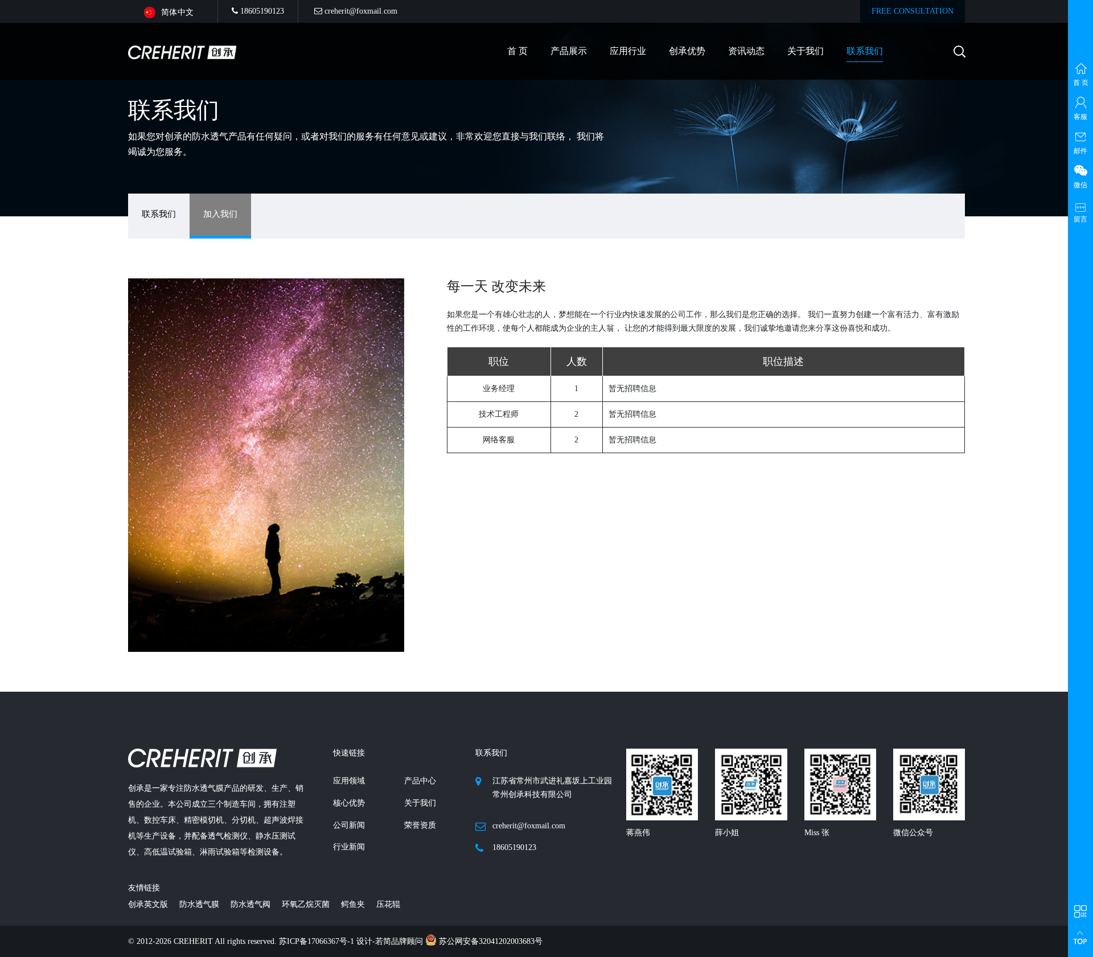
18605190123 (261, 11)
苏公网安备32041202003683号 (490, 941)
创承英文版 (148, 904)
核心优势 (349, 803)
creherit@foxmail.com (359, 11)
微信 (1080, 185)
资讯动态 (746, 51)
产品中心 (420, 781)
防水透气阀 (250, 904)
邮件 (1080, 151)
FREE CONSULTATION (913, 11)
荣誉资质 (420, 825)
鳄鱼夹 (353, 904)
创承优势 (687, 51)
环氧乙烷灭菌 (306, 904)
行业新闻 (349, 847)
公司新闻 (349, 825)
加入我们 (220, 214)
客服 (1080, 117)
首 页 (517, 51)
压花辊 (388, 904)
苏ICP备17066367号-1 (317, 941)
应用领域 (349, 781)
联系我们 (865, 51)
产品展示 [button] (568, 51)
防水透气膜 (199, 904)
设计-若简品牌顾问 (390, 941)
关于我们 (805, 51)
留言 (1080, 219)
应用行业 (628, 51)
